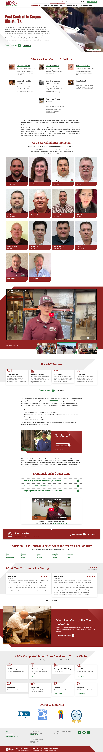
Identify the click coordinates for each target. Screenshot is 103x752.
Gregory (39, 556)
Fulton (38, 554)
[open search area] (95, 5)
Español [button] (54, 5)
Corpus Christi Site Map (12, 736)
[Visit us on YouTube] (84, 732)
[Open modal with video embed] (77, 29)
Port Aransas (56, 556)
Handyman (11, 687)
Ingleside (39, 557)
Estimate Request (86, 5)
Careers (8, 731)
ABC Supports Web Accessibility (49, 748)
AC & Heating (12, 669)
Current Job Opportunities (59, 523)
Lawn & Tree (81, 669)
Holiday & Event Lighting (62, 669)
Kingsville (55, 554)
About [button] (46, 5)
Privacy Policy (34, 748)
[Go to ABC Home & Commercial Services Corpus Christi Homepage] (11, 3)
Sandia (69, 556)
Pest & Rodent (35, 687)
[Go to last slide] (37, 348)
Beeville (23, 556)
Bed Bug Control (23, 65)
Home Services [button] (35, 5)
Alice (7, 554)
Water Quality (81, 687)
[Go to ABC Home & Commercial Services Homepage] (10, 749)
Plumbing (57, 687)
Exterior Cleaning (36, 669)
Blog (61, 5)
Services (12, 676)
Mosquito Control (83, 65)
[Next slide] (97, 348)
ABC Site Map (24, 748)
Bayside (23, 554)
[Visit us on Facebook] (79, 732)
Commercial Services (71, 1)
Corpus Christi (56, 1)
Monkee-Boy (52, 750)
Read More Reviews (51, 600)
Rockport (70, 554)
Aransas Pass (10, 557)
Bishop (23, 557)
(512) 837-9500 (60, 390)
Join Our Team (82, 1)
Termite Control (82, 81)
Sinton (69, 557)
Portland (54, 557)
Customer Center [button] (71, 5)
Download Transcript (94, 49)
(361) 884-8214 (92, 1)
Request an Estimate (11, 45)
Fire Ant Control (52, 65)
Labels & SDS (9, 734)
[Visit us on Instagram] (88, 732)
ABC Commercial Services (64, 635)
